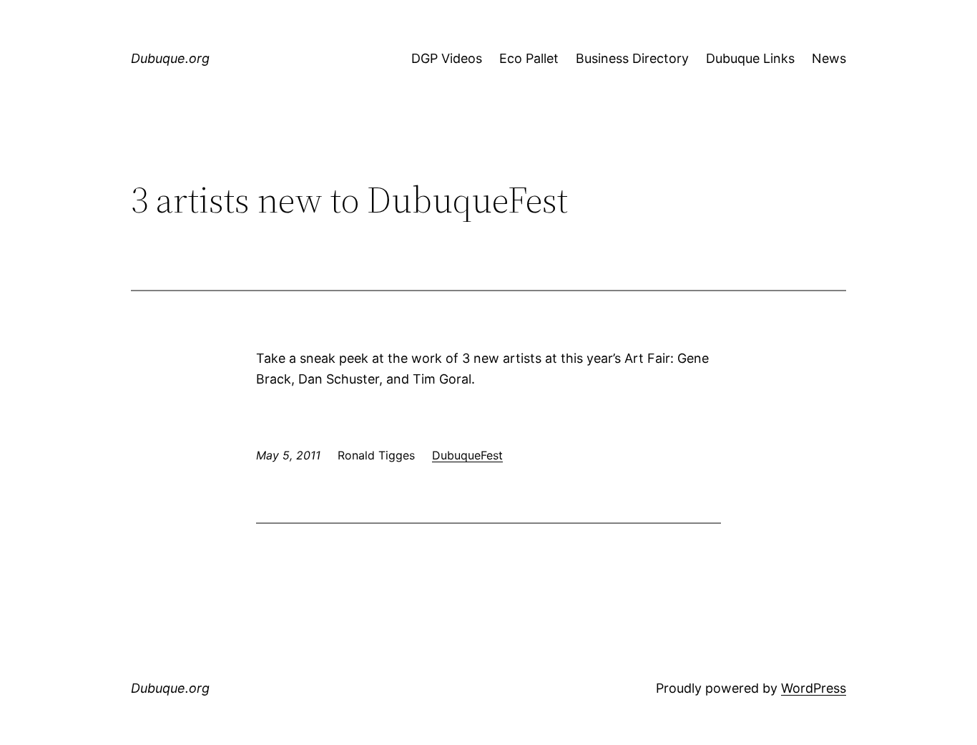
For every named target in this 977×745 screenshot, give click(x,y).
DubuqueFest (467, 455)
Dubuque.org (170, 58)
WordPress (813, 688)
